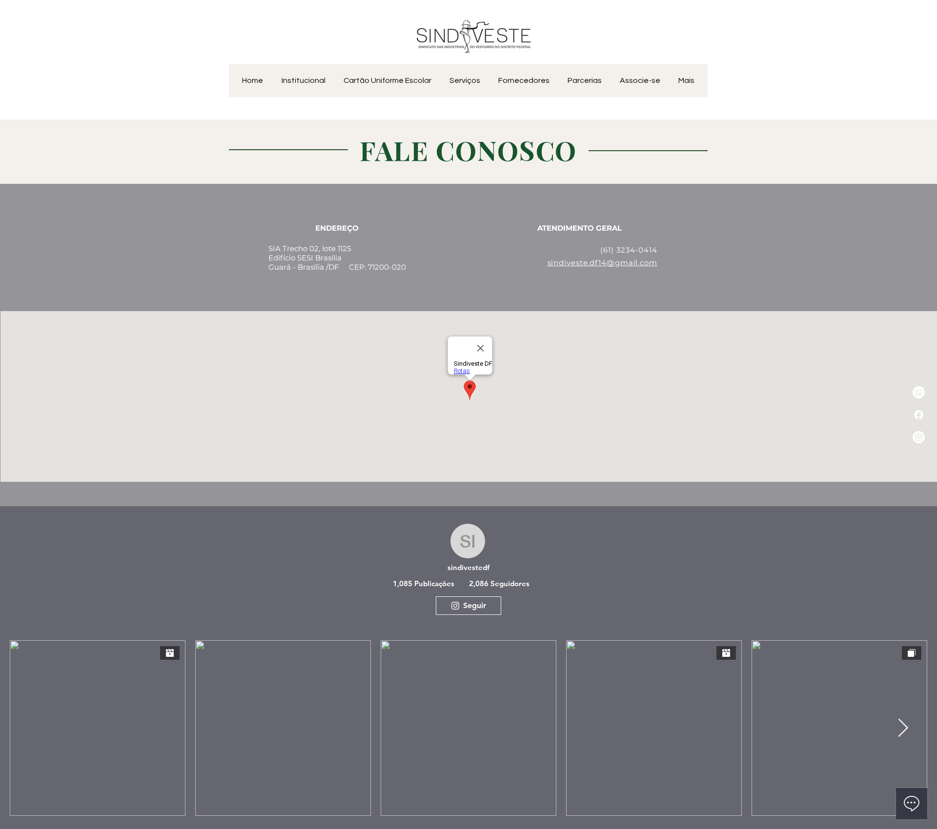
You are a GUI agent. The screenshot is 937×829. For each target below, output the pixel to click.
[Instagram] (919, 437)
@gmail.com (632, 262)
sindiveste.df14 (577, 262)
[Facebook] (919, 415)
